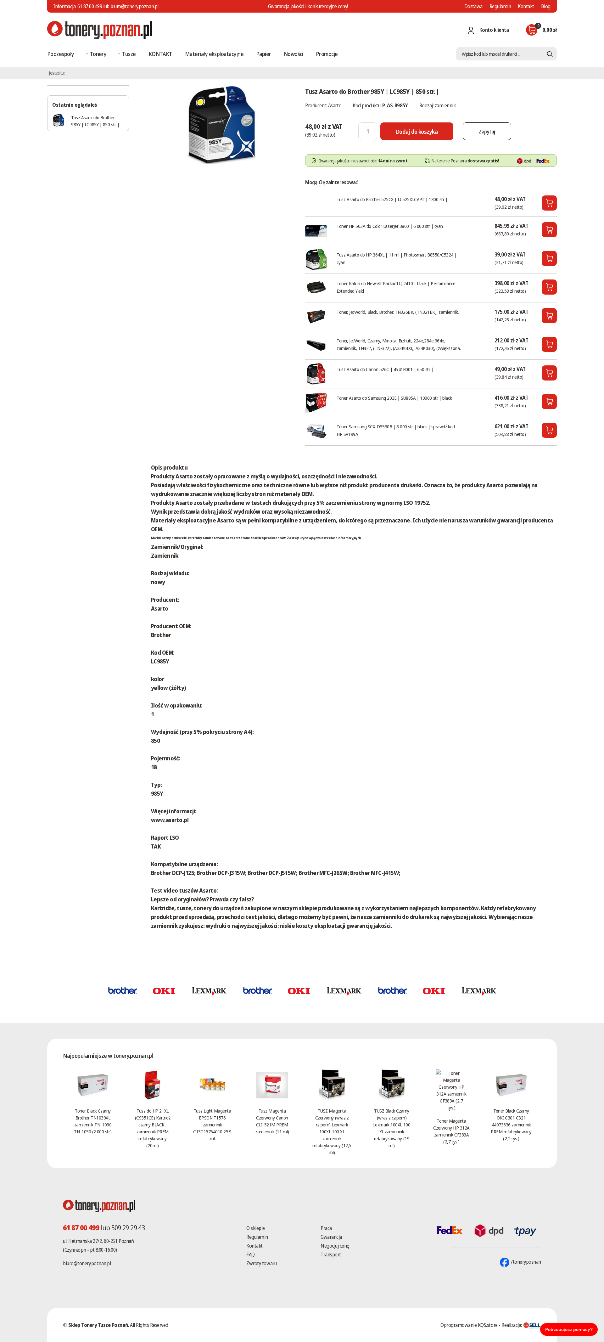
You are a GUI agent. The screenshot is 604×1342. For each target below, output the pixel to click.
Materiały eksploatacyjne (214, 54)
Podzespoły (60, 54)
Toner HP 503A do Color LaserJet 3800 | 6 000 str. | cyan (390, 226)
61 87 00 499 (89, 6)
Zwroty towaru (261, 1263)
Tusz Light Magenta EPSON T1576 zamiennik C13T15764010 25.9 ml (212, 1125)
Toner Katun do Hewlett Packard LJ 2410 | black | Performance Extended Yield (396, 287)
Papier (263, 54)
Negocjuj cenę (335, 1245)
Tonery (98, 54)
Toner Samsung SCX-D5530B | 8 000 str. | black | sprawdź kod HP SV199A (396, 430)
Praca (326, 1228)
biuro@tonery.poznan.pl (87, 1263)
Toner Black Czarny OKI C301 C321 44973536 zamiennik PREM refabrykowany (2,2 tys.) (511, 1125)
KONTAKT (160, 54)
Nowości (293, 54)
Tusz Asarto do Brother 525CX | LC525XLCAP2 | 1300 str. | (392, 199)
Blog (546, 6)
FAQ (250, 1254)
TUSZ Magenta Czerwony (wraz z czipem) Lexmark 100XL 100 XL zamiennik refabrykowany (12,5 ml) (331, 1131)
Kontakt (526, 6)
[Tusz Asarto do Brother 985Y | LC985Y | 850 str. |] (221, 124)
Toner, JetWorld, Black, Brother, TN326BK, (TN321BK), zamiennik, (398, 312)
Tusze (129, 54)
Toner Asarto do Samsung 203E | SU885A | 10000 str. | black (394, 398)
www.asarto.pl (169, 820)
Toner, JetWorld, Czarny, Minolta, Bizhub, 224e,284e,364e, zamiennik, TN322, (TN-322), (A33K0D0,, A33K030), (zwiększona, (399, 344)
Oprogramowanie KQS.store (468, 1325)
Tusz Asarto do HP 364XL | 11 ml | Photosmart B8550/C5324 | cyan (396, 258)
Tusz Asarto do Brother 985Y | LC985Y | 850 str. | (95, 120)
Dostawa (473, 6)
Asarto (334, 105)
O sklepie (255, 1228)
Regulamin (500, 6)
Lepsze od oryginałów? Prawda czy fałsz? (202, 899)
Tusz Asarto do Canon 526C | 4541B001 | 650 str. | (385, 369)
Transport (331, 1254)
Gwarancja (331, 1236)
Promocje (327, 54)
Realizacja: (512, 1325)
